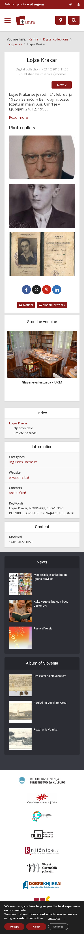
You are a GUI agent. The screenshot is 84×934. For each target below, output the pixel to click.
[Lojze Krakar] (42, 157)
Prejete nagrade (25, 433)
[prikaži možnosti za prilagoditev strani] (70, 4)
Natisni (27, 305)
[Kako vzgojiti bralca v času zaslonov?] (20, 611)
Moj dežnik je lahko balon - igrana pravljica (51, 576)
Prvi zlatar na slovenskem (50, 676)
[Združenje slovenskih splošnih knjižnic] (42, 851)
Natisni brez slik (53, 305)
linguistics (16, 462)
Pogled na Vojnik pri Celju (50, 702)
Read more (18, 117)
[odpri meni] (7, 20)
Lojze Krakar (18, 423)
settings (54, 918)
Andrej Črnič (17, 493)
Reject (36, 926)
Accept (14, 926)
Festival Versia (43, 628)
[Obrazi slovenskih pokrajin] (42, 868)
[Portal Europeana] (42, 816)
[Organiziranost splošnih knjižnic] (42, 798)
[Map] (60, 20)
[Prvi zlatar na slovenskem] (20, 685)
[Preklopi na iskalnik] (74, 20)
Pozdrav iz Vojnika (46, 729)
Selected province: (24, 4)
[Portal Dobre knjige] (42, 884)
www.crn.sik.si (19, 477)
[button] (66, 365)
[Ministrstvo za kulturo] (42, 781)
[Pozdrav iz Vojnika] (20, 739)
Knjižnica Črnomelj (53, 74)
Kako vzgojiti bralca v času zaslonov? (51, 603)
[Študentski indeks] (42, 254)
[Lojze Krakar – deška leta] (42, 206)
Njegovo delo (23, 428)
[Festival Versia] (20, 638)
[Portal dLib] (42, 834)
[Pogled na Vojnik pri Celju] (20, 712)
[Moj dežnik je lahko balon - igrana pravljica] (20, 584)
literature (31, 462)
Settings (58, 926)
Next (60, 85)
